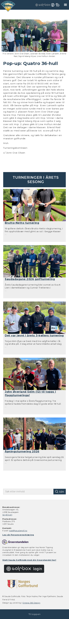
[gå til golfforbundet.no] (22, 583)
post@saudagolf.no (18, 530)
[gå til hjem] (8, 6)
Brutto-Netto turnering (22, 222)
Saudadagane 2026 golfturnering (30, 279)
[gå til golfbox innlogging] (42, 4)
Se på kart (7, 515)
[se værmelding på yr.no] (57, 5)
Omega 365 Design (31, 603)
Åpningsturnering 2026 (22, 451)
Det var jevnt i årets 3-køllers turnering (34, 335)
